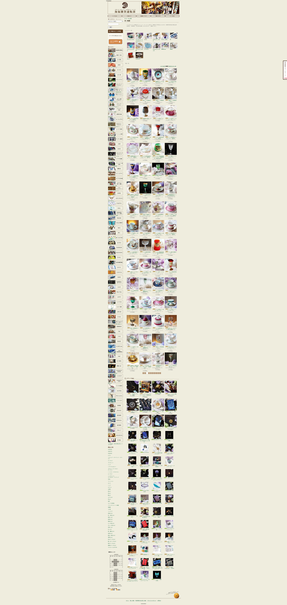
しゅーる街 (110, 309)
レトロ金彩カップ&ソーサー (134, 234)
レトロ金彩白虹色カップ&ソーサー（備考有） (145, 157)
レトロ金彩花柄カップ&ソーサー (147, 234)
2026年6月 (110, 453)
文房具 (109, 151)
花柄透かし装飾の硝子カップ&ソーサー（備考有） (132, 366)
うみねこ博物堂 (111, 225)
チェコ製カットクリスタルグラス (172, 157)
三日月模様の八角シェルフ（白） (146, 428)
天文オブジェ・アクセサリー (114, 126)
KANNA (109, 245)
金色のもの (110, 533)
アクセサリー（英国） (112, 111)
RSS (113, 589)
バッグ (109, 485)
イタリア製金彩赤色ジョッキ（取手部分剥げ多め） (158, 253)
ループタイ (110, 474)
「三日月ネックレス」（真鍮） (134, 394)
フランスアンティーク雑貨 (113, 505)
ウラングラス (110, 82)
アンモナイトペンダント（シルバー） (133, 453)
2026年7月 (110, 451)
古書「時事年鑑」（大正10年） (146, 530)
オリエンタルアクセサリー (113, 106)
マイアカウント (115, 19)
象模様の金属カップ (147, 118)
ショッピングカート (172, 16)
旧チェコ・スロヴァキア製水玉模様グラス (171, 329)
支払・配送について (129, 16)
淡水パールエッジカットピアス (171, 555)
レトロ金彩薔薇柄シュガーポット (159, 215)
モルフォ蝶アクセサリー (113, 101)
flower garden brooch (134, 427)
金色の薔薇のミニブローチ (134, 441)
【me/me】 (110, 412)
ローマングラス (111, 121)
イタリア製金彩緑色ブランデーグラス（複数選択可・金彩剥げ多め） (158, 157)
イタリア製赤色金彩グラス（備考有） (159, 138)
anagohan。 (110, 205)
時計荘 (109, 343)
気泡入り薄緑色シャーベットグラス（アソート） (145, 215)
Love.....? (109, 432)
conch (109, 289)
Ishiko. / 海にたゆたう (112, 210)
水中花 (109, 195)
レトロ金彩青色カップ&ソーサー (160, 291)
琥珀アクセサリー (111, 96)
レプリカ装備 (110, 161)
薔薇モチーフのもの (112, 545)
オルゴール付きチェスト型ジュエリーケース (132, 580)
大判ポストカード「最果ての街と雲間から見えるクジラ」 (157, 567)
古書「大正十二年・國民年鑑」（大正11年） (145, 568)
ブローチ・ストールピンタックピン (113, 469)
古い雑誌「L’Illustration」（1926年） (169, 568)
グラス (148, 34)
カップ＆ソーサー (131, 34)
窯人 (109, 235)
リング (109, 464)
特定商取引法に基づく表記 (140, 600)
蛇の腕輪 (159, 393)
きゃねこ (110, 259)
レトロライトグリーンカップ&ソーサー (172, 291)
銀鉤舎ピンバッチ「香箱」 (170, 440)
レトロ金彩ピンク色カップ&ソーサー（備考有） (171, 215)
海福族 (109, 507)
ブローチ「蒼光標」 (170, 515)
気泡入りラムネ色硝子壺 (158, 466)
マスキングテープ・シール (113, 156)
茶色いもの (110, 527)
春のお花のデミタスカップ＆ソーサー (172, 347)
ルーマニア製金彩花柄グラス (172, 366)
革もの (109, 499)
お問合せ (158, 16)
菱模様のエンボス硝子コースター (159, 82)
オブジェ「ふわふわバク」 (133, 542)
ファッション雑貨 (111, 136)
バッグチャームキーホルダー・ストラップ (113, 476)
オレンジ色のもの (111, 525)
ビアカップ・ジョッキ (156, 43)
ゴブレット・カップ (156, 34)
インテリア (110, 511)
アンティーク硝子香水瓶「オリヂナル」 (145, 466)
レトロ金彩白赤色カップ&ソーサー (159, 195)
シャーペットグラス (131, 43)
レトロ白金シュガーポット (134, 82)
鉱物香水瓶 (110, 116)
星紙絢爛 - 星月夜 (158, 503)
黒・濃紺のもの (111, 531)
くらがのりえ (110, 274)
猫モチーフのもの (111, 543)
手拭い (109, 479)
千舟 (109, 333)
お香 (109, 146)
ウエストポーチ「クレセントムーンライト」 (159, 428)
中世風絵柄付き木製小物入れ (146, 517)
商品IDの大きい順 (172, 66)
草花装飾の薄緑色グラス (159, 176)
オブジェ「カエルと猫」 (158, 529)
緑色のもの (110, 519)
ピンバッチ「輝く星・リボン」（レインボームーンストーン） (157, 478)
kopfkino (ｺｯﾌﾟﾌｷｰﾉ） (112, 284)
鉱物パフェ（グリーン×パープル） (145, 542)
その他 (109, 509)
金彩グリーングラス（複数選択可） (146, 291)
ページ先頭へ (176, 596)
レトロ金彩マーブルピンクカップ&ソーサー (171, 119)
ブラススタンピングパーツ (113, 190)
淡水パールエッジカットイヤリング (133, 568)
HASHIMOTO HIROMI (112, 373)
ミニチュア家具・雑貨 (112, 185)
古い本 (109, 77)
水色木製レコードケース (134, 504)
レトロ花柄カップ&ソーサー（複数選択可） (145, 138)
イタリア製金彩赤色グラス (172, 272)
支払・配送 (132, 600)
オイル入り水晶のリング (146, 479)
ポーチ (109, 483)
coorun (109, 269)
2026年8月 (110, 449)
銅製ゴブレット (171, 503)
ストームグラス (111, 175)
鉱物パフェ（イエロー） (171, 542)
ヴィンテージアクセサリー (113, 87)
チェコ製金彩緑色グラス (147, 195)
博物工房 (110, 368)
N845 (109, 230)
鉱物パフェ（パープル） (158, 542)
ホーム (114, 16)
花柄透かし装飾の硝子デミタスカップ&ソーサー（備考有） (132, 195)
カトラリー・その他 (139, 43)
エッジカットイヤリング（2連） (158, 555)
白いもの (110, 529)
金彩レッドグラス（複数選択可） (146, 347)
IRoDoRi (109, 220)
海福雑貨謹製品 (111, 52)
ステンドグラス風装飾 (112, 166)
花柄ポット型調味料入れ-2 (172, 101)
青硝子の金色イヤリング (146, 504)
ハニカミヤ (110, 378)
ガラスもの (110, 497)
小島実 (109, 279)
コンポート (139, 53)
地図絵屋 (110, 328)
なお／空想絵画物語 (112, 353)
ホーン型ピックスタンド (160, 272)
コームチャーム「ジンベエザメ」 (158, 491)
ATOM (118, 589)
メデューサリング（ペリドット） (170, 529)
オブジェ (110, 487)
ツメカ (109, 338)
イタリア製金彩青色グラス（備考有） (133, 119)
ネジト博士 (110, 363)
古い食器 (110, 62)
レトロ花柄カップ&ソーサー (146, 176)
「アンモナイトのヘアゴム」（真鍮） (157, 516)
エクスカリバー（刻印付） (133, 516)
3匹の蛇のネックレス (158, 439)
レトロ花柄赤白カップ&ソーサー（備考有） (171, 138)
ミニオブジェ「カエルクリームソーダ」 (145, 580)
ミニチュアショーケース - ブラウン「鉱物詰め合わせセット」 (145, 395)
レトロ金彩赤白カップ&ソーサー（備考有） (171, 234)
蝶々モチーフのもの (112, 541)
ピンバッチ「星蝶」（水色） (158, 580)
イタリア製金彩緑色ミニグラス (146, 82)
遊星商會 (110, 417)
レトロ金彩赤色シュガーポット (147, 329)
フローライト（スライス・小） (171, 466)
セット (131, 53)
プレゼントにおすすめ (112, 547)
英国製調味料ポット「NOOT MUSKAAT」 (171, 195)
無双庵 (109, 407)
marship (109, 393)
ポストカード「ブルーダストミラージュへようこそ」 (132, 529)
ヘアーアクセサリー (112, 466)
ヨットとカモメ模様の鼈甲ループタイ (172, 394)
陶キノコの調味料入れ (147, 101)
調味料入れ (165, 43)
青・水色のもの (111, 515)
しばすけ (110, 299)
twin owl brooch (146, 452)
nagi (108, 358)
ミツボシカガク (111, 402)
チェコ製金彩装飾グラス (147, 253)
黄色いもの (110, 517)
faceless (109, 437)
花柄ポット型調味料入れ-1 (160, 101)
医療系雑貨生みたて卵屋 (113, 215)
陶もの (109, 495)
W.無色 (109, 442)
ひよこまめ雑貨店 (111, 388)
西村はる (110, 383)
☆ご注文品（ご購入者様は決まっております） (115, 444)
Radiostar (109, 422)
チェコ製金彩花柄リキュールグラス (133, 100)
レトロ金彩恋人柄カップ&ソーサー (172, 82)
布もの (109, 493)
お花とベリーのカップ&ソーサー (134, 272)
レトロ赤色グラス (159, 118)
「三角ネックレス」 (170, 477)
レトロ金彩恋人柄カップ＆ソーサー (134, 138)
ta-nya (109, 319)
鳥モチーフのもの (111, 539)
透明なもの (110, 537)
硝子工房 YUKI (111, 240)
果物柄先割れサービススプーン (172, 176)
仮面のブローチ (134, 411)
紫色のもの (110, 521)
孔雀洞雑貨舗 (110, 264)
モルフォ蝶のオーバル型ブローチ (170, 453)
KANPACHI (110, 249)
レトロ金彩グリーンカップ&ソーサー (172, 310)
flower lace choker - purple (145, 491)
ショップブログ (143, 16)
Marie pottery (110, 398)
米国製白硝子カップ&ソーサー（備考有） (133, 157)
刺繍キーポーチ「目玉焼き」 (159, 412)
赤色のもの (110, 513)
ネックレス (110, 460)
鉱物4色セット (146, 554)
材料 (109, 501)
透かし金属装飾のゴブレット (134, 329)
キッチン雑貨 (110, 141)
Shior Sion (110, 294)
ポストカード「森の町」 (172, 412)
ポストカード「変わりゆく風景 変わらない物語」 (145, 440)
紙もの (109, 491)
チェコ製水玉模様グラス (172, 253)
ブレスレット (110, 462)
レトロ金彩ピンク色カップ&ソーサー (159, 234)
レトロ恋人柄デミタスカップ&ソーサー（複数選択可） (145, 366)
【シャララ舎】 (111, 304)
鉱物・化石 (110, 57)
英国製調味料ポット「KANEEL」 (159, 366)
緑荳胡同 (110, 427)
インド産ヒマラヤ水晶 (134, 466)
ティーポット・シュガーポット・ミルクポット (139, 34)
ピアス (109, 455)
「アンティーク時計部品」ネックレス (171, 428)
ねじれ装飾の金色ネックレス (158, 453)
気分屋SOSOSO (111, 254)
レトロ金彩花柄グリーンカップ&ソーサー (133, 253)
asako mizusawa (111, 200)
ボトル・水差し (165, 34)
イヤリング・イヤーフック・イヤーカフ (115, 458)
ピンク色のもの (111, 523)
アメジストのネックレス (134, 479)
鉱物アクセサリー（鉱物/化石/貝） (115, 92)
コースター (148, 43)
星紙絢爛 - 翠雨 (170, 490)
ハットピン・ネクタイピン (113, 471)
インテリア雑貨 (111, 131)
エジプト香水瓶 (111, 180)
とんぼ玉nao (110, 348)
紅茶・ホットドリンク (112, 67)
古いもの (110, 72)
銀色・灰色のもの (111, 535)
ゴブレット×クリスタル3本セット (133, 555)
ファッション (110, 481)
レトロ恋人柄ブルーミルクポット (134, 215)
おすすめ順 (162, 66)
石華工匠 (110, 314)
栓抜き (174, 43)
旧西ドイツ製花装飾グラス (160, 347)
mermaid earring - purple (146, 411)
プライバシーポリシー (151, 600)
